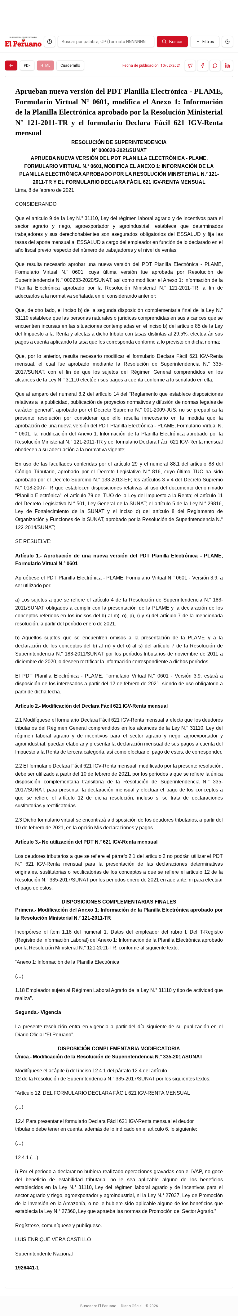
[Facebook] (202, 65)
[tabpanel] (119, 682)
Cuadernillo (70, 65)
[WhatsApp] (215, 65)
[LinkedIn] (227, 65)
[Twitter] (190, 65)
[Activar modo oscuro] (227, 41)
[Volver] (11, 65)
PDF (27, 65)
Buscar (176, 41)
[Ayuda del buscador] (49, 41)
